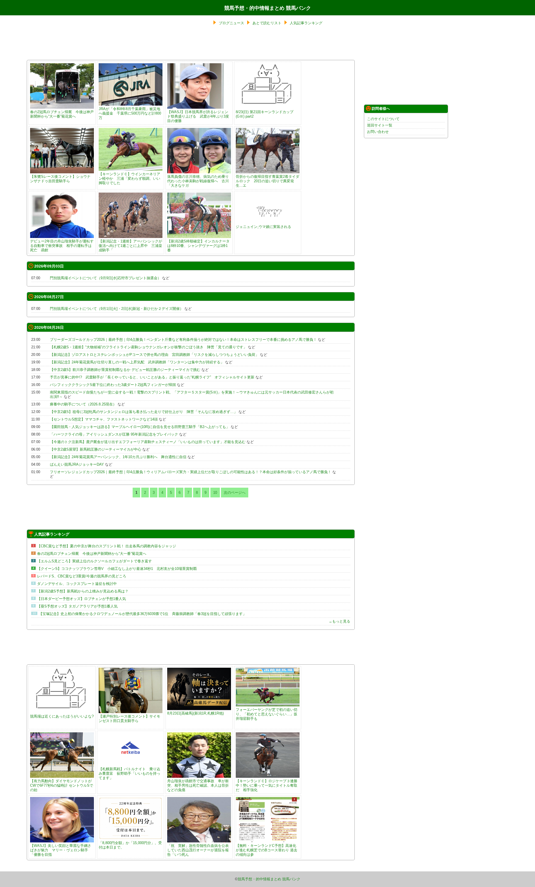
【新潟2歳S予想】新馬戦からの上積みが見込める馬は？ (82, 591)
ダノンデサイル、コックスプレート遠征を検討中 (77, 584)
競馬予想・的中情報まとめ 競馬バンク (267, 8)
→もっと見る (339, 621)
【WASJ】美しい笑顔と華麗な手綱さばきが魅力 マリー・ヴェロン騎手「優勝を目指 (60, 850)
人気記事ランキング (306, 23)
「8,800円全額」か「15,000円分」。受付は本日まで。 (130, 845)
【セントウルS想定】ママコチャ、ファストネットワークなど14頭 (104, 419)
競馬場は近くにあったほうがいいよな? (62, 716)
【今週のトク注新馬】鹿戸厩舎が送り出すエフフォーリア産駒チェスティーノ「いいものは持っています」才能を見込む (147, 442)
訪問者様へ (381, 108)
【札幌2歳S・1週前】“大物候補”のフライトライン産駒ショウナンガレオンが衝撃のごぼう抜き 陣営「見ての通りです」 (148, 347)
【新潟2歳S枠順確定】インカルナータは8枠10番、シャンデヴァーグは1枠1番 (198, 245)
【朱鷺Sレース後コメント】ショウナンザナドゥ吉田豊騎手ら (60, 178)
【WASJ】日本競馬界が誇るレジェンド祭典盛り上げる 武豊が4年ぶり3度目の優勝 (198, 116)
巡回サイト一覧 (379, 125)
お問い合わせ (378, 132)
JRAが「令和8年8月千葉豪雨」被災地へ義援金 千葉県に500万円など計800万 (130, 113)
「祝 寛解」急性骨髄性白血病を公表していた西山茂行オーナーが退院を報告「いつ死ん (198, 850)
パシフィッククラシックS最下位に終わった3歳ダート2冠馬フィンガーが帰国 (113, 385)
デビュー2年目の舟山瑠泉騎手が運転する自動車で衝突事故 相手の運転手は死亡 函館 (62, 245)
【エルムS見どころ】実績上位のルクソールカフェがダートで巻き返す (94, 561)
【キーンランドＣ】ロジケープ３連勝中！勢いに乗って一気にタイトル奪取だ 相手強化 (266, 785)
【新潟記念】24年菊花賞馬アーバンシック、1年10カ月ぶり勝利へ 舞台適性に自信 (118, 457)
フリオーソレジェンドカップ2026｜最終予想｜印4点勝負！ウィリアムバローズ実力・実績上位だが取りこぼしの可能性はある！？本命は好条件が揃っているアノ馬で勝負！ (190, 472)
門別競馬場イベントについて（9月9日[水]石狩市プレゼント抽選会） (105, 278)
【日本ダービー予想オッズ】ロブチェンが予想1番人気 (81, 599)
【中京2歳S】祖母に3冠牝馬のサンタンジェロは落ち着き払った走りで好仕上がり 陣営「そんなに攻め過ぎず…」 (143, 412)
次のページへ (234, 492)
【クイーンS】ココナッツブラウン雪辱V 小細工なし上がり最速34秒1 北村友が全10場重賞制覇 (117, 569)
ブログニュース (231, 23)
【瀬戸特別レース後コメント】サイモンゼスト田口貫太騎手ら (129, 718)
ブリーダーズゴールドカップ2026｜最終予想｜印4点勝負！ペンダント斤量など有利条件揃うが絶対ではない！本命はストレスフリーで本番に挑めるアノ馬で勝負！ (183, 339)
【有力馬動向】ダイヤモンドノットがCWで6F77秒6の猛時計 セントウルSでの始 (61, 785)
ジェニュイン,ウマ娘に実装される (263, 227)
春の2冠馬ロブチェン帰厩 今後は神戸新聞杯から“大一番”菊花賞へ (62, 114)
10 (215, 492)
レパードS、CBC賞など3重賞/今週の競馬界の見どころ (81, 576)
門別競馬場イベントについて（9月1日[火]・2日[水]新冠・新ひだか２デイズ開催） (116, 309)
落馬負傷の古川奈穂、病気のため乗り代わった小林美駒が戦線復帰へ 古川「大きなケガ (198, 181)
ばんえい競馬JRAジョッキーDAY (77, 464)
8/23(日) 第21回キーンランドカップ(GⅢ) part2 (264, 114)
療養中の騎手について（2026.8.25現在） (83, 404)
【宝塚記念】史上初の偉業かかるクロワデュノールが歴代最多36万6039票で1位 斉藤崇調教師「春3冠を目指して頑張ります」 (142, 614)
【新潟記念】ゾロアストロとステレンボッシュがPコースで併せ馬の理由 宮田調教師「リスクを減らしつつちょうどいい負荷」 (154, 355)
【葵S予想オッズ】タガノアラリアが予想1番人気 (77, 606)
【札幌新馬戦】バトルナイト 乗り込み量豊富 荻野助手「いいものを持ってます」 (129, 773)
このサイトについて (383, 119)
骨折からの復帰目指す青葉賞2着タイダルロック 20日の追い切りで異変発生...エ (267, 181)
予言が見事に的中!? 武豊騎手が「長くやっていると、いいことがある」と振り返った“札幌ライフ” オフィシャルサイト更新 (152, 377)
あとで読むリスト (266, 23)
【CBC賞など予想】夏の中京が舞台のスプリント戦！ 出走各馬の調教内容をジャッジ (106, 546)
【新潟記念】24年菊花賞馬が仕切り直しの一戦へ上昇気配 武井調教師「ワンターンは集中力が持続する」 (137, 362)
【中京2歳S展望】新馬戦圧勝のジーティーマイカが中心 (95, 449)
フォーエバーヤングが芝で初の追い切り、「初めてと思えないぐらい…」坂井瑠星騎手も (266, 714)
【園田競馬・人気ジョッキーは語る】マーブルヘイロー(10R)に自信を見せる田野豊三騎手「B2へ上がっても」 (140, 427)
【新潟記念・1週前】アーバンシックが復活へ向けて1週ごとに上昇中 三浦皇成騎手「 (130, 245)
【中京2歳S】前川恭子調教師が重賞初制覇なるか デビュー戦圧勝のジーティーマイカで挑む (125, 370)
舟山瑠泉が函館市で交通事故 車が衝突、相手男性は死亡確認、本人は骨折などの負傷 (198, 785)
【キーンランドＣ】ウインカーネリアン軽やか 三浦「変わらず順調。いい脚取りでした (129, 178)
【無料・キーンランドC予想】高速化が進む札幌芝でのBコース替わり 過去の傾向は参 (266, 850)
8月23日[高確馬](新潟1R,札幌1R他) (195, 713)
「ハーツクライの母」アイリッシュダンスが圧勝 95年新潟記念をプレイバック (114, 434)
